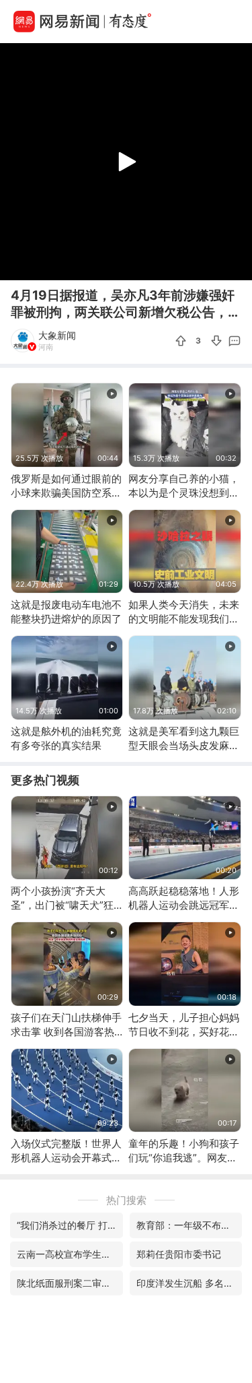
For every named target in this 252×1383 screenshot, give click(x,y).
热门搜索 (126, 1200)
